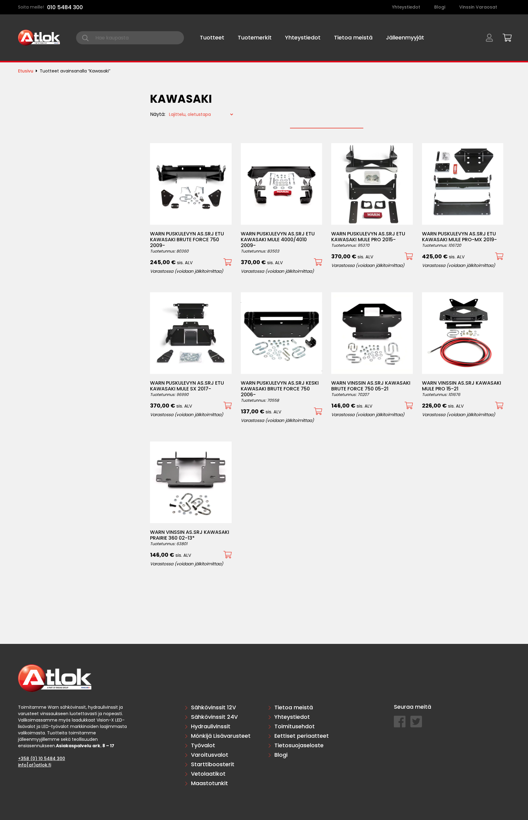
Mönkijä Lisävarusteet (221, 736)
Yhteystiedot (406, 7)
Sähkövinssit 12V (213, 707)
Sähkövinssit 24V (214, 717)
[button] (227, 262)
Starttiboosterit (212, 764)
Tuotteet (212, 37)
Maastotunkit (209, 783)
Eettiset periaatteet (301, 736)
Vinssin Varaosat (478, 7)
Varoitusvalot (209, 755)
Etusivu (25, 71)
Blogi (439, 7)
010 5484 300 (65, 7)
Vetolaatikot (208, 774)
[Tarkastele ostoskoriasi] (505, 36)
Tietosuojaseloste (299, 745)
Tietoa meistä (353, 37)
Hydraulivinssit (210, 726)
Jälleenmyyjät (405, 37)
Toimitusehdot (294, 726)
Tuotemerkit (255, 37)
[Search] (85, 38)
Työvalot (203, 745)
